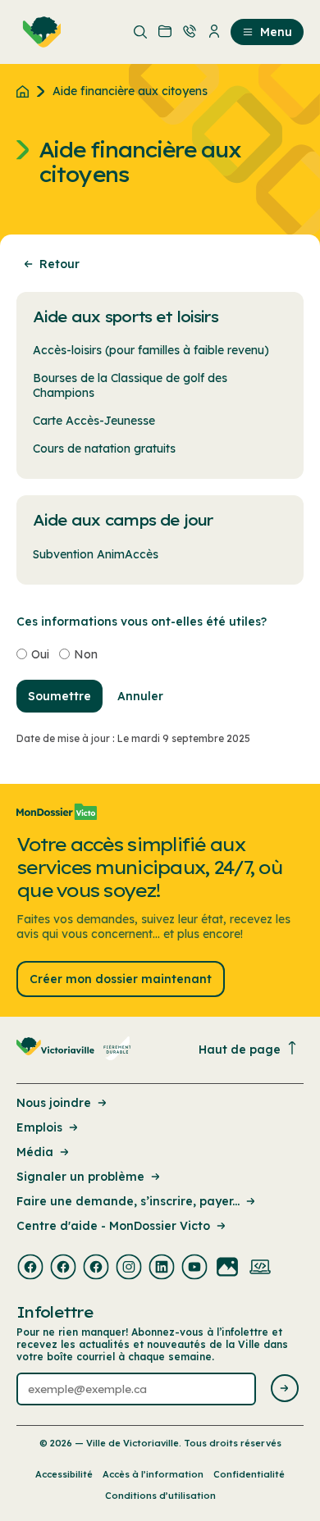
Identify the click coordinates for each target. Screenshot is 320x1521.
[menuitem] (38, 32)
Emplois (39, 1127)
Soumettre (59, 696)
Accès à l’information (153, 1474)
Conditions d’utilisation (160, 1495)
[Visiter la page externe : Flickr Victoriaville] (227, 1268)
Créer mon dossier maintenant (121, 979)
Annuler (140, 696)
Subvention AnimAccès (95, 554)
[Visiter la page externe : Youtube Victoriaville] (194, 1268)
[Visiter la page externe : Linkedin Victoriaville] (162, 1268)
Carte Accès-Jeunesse (94, 420)
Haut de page (240, 1049)
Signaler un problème (80, 1176)
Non (86, 654)
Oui (40, 654)
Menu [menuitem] (276, 32)
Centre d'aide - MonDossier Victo (113, 1225)
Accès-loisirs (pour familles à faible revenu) (151, 350)
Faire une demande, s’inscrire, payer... (128, 1201)
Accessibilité (64, 1474)
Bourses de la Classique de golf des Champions (130, 385)
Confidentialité (249, 1474)
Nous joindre (53, 1102)
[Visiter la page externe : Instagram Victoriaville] (129, 1268)
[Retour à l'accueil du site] (26, 91)
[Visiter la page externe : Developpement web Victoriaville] (260, 1268)
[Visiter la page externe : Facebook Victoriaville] (30, 1268)
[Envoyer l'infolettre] (285, 1389)
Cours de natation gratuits (104, 448)
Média (34, 1152)
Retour (59, 264)
